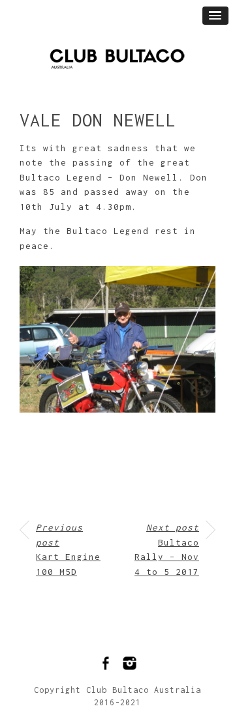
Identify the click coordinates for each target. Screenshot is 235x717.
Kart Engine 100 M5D (68, 549)
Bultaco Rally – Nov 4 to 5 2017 (166, 549)
